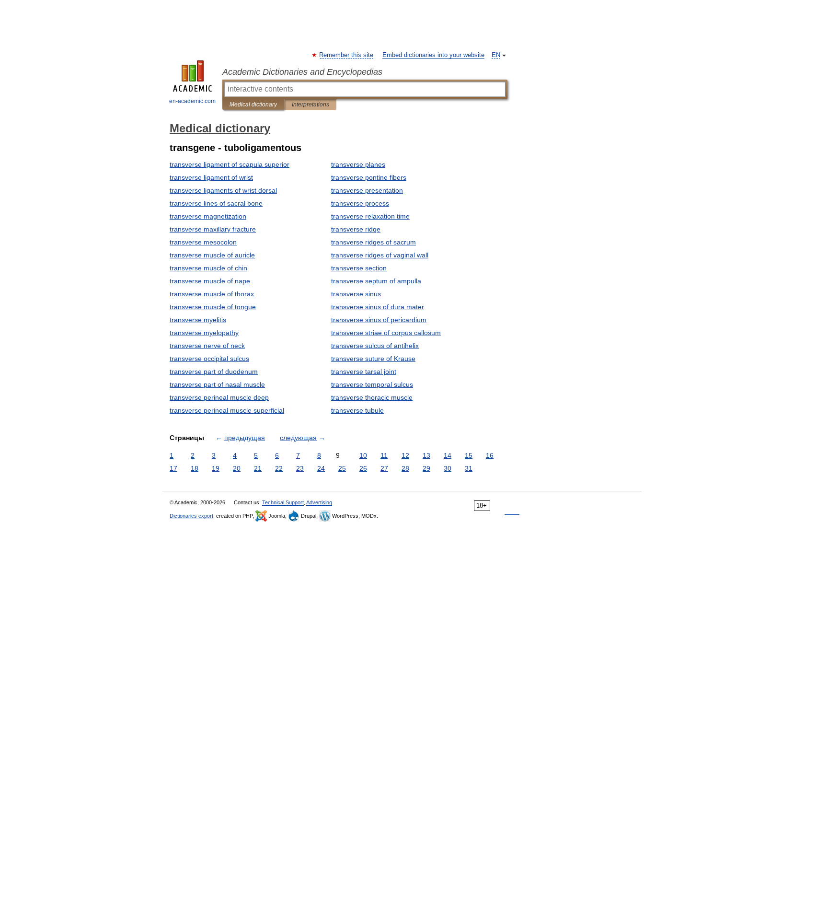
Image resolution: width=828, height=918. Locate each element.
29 (426, 468)
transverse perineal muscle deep (219, 397)
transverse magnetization (208, 216)
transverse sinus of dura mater (377, 307)
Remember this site (346, 55)
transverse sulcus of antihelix (375, 345)
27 (384, 468)
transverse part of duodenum (214, 371)
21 (258, 468)
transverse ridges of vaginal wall (379, 255)
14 (447, 455)
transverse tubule (357, 410)
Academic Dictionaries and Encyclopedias (302, 72)
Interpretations (310, 104)
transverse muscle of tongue (213, 307)
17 (173, 468)
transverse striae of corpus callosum (386, 333)
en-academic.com (192, 101)
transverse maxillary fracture (213, 229)
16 (490, 455)
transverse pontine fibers (368, 177)
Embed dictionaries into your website (433, 55)
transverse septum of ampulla (376, 281)
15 (468, 455)
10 (363, 455)
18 (194, 468)
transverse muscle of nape (210, 281)
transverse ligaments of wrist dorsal (223, 190)
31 (468, 468)
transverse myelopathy (204, 333)
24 (321, 468)
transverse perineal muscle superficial (227, 410)
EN (496, 55)
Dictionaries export (191, 516)
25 (342, 468)
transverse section (359, 268)
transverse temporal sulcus (372, 384)
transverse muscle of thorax (212, 294)
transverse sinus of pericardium (378, 320)
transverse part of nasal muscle (217, 384)
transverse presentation (367, 190)
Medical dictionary (253, 104)
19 (215, 468)
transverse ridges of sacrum (373, 242)
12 (405, 455)
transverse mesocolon (203, 242)
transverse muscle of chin (208, 268)
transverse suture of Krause (373, 358)
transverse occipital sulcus (209, 358)
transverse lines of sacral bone (216, 203)
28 (405, 468)
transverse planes (358, 164)
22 (279, 468)
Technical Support (283, 502)
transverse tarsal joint (363, 371)
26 (363, 468)
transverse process (360, 203)
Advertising (319, 502)
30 (447, 468)
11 (384, 455)
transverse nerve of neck (207, 345)
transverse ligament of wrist (211, 177)
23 (300, 468)
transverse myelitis (198, 320)
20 (237, 468)
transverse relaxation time (370, 216)
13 (426, 455)
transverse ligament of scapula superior (229, 164)
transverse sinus (356, 294)
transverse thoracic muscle (372, 397)
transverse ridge (355, 229)
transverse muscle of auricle (212, 255)
